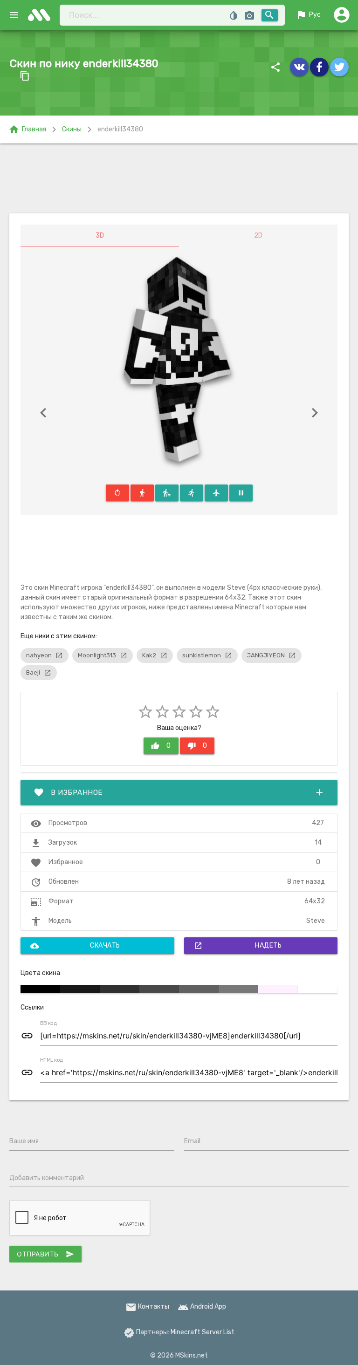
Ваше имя (24, 1141)
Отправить (45, 1254)
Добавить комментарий (46, 1178)
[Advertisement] (179, 178)
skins (42, 15)
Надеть (238, 946)
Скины (72, 129)
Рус (308, 14)
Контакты (147, 1306)
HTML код (51, 1060)
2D (258, 235)
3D (100, 235)
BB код (48, 1023)
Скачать (75, 946)
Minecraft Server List (202, 1332)
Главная (27, 129)
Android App (202, 1306)
